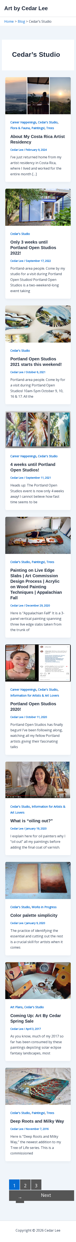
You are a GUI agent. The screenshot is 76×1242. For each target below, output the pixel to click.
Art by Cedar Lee (26, 8)
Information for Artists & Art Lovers (34, 695)
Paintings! (38, 128)
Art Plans (16, 1007)
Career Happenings (23, 122)
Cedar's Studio (48, 122)
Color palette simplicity (33, 915)
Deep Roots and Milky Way (37, 1121)
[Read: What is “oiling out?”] (38, 779)
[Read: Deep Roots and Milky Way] (38, 1086)
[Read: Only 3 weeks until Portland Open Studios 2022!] (38, 207)
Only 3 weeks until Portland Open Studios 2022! (33, 247)
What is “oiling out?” (31, 820)
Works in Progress (44, 907)
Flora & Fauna (20, 128)
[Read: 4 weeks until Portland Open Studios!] (38, 429)
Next (34, 1196)
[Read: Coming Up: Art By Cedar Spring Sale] (38, 980)
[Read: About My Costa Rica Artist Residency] (38, 95)
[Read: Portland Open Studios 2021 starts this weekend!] (38, 323)
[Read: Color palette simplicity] (38, 880)
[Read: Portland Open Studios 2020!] (38, 662)
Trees (50, 128)
